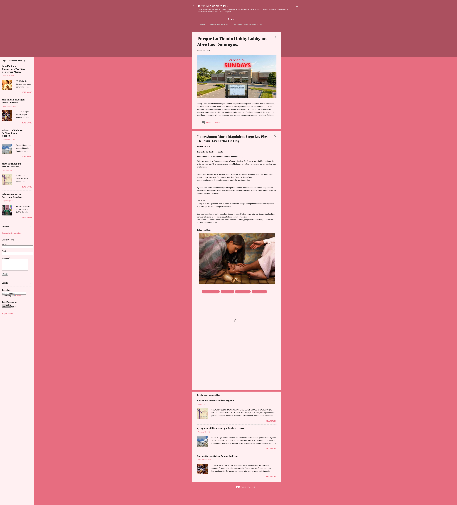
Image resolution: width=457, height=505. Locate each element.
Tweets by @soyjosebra (11, 233)
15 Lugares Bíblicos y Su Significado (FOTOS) (220, 428)
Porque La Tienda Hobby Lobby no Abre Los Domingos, (232, 41)
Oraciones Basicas (219, 24)
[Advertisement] (290, 67)
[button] (275, 37)
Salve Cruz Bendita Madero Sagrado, (216, 400)
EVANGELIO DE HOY (211, 291)
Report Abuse (7, 313)
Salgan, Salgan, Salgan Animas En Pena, (217, 456)
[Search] (297, 6)
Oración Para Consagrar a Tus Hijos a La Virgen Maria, (13, 69)
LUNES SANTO (227, 291)
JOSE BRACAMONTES (213, 6)
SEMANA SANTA (259, 291)
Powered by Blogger (247, 487)
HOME (202, 24)
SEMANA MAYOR (243, 291)
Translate (20, 296)
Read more (271, 421)
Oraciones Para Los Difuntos (247, 24)
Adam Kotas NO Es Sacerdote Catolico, (12, 196)
